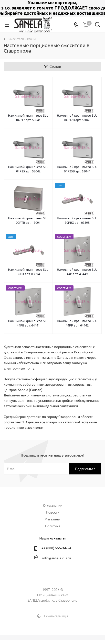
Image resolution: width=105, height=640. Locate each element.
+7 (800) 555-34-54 (56, 548)
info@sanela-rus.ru (56, 558)
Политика (52, 526)
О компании (52, 505)
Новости (52, 512)
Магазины (52, 519)
